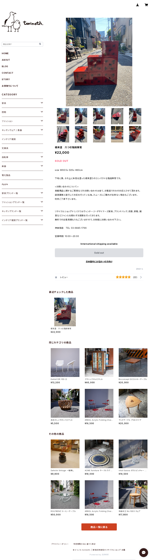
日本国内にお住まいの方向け (99, 261)
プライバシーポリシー (60, 544)
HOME (5, 53)
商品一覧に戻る (99, 527)
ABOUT (6, 60)
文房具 (5, 148)
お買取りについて (10, 86)
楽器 (4, 166)
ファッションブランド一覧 (13, 202)
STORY (6, 79)
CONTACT (7, 73)
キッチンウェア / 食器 (12, 130)
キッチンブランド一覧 (11, 211)
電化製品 (6, 175)
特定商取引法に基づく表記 (84, 544)
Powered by (96, 555)
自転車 (5, 157)
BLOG (5, 66)
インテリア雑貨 (9, 139)
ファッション (7, 121)
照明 (4, 112)
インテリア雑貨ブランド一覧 (14, 220)
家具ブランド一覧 (10, 193)
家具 (4, 103)
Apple (5, 184)
